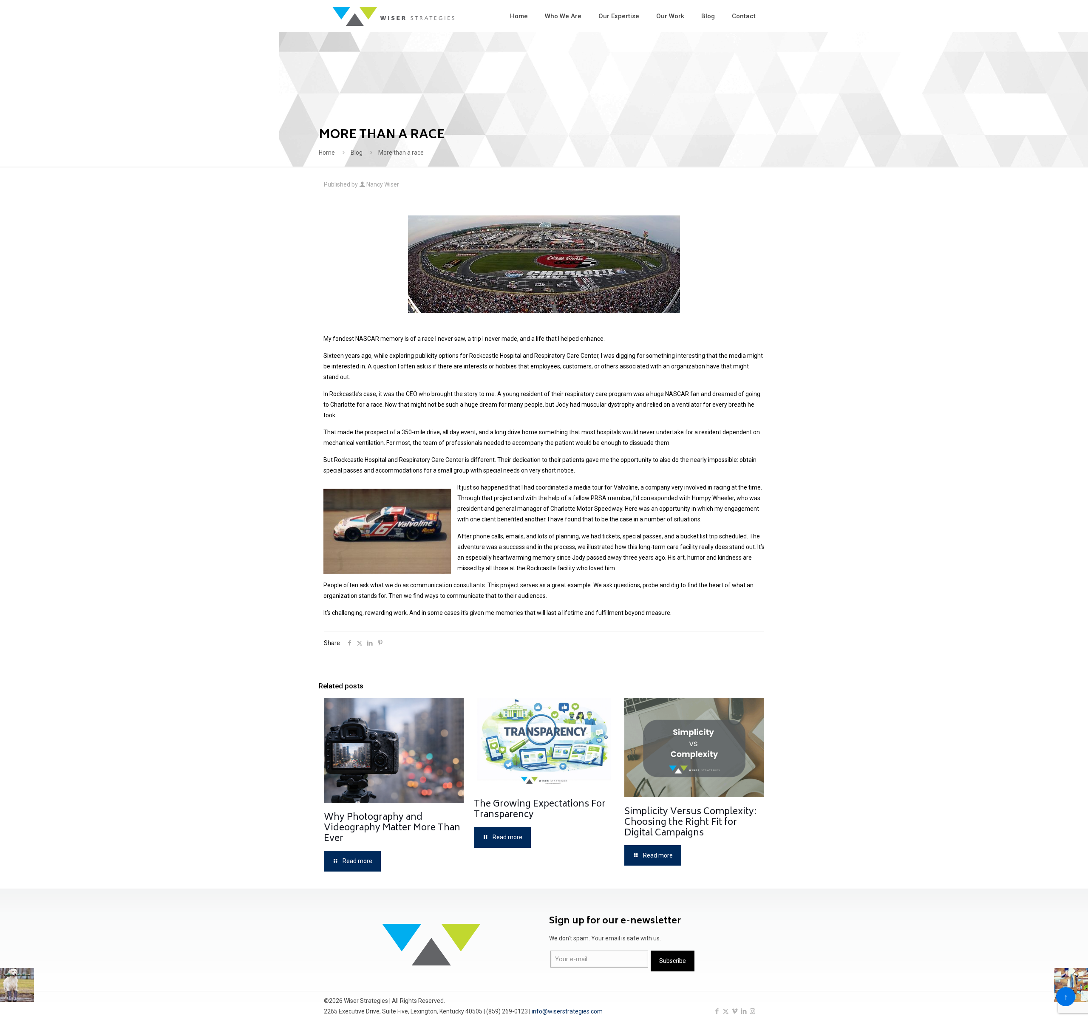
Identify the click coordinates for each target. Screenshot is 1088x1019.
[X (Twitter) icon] (725, 1011)
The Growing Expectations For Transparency (540, 810)
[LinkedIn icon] (743, 1011)
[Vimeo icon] (734, 1011)
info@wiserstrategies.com (567, 1011)
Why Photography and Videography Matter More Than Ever (392, 828)
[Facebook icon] (717, 1011)
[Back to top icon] (1065, 996)
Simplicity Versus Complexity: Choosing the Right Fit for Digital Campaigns (690, 822)
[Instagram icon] (752, 1011)
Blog (357, 152)
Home (327, 152)
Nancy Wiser (382, 184)
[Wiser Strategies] (393, 16)
